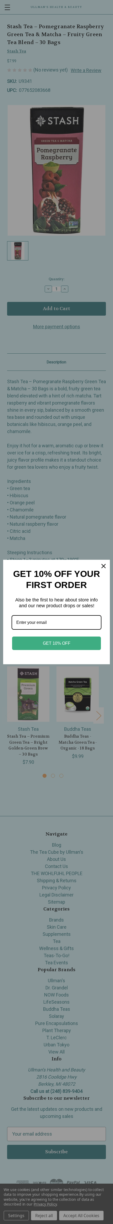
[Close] (103, 566)
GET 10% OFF (56, 643)
